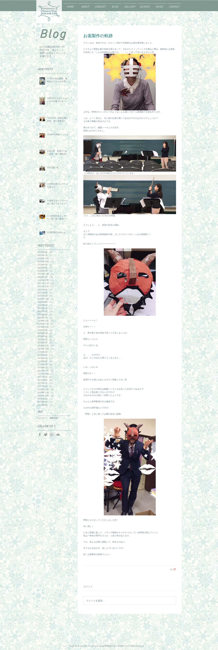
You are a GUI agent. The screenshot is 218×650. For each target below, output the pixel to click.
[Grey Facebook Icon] (40, 434)
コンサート (43, 418)
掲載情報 (54, 418)
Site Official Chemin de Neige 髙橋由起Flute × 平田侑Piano (104, 646)
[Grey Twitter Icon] (45, 434)
